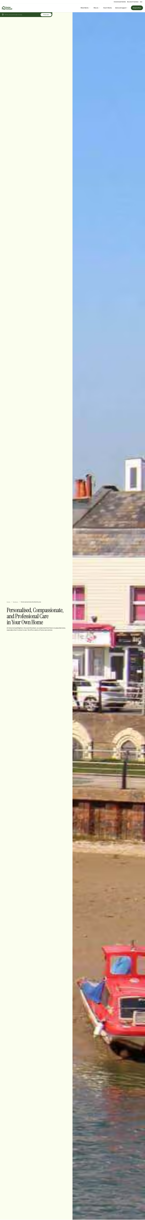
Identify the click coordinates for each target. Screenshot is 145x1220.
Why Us (96, 8)
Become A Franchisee (132, 1)
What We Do (85, 8)
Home (8, 602)
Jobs (141, 1)
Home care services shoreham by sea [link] (31, 602)
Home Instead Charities (120, 1)
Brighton (15, 602)
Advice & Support (121, 8)
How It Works (107, 8)
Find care (46, 14)
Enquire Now (137, 8)
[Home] (7, 8)
